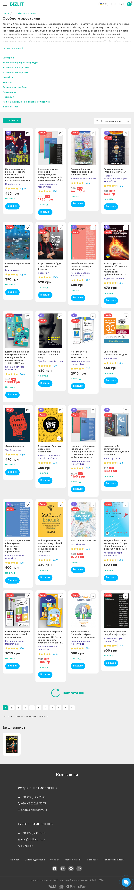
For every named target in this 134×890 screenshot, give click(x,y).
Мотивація (8, 97)
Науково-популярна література (20, 63)
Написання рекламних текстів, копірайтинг (26, 102)
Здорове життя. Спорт (15, 87)
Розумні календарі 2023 (16, 67)
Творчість (8, 77)
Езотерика (8, 58)
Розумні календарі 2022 (16, 72)
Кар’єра (7, 82)
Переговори (9, 92)
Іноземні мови (10, 107)
